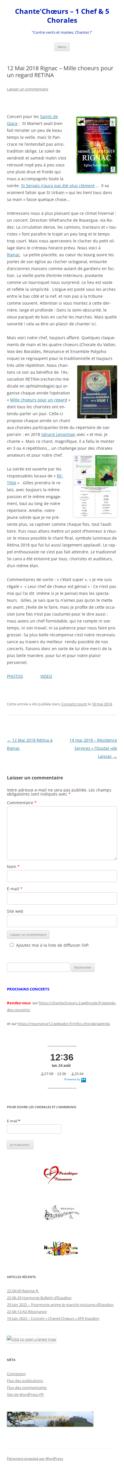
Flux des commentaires (27, 1387)
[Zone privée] (62, 1175)
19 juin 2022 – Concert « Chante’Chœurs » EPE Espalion (53, 1318)
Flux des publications (25, 1380)
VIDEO (46, 676)
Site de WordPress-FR (25, 1394)
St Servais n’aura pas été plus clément (58, 185)
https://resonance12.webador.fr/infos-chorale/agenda (64, 1023)
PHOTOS (15, 676)
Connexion (16, 1373)
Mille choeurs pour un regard (38, 400)
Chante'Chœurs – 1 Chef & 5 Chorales (62, 16)
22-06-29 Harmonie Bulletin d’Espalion (39, 1297)
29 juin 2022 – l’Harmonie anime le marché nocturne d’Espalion (60, 1304)
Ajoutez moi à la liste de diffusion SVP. (53, 945)
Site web (15, 911)
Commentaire (22, 802)
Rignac (13, 254)
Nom (13, 866)
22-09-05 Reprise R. (23, 1290)
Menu (62, 47)
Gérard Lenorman (58, 434)
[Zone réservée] (62, 1213)
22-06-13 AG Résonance (27, 1311)
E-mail (14, 888)
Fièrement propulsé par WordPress (35, 1458)
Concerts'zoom (74, 704)
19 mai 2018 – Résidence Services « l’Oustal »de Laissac (93, 748)
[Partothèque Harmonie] (62, 1248)
